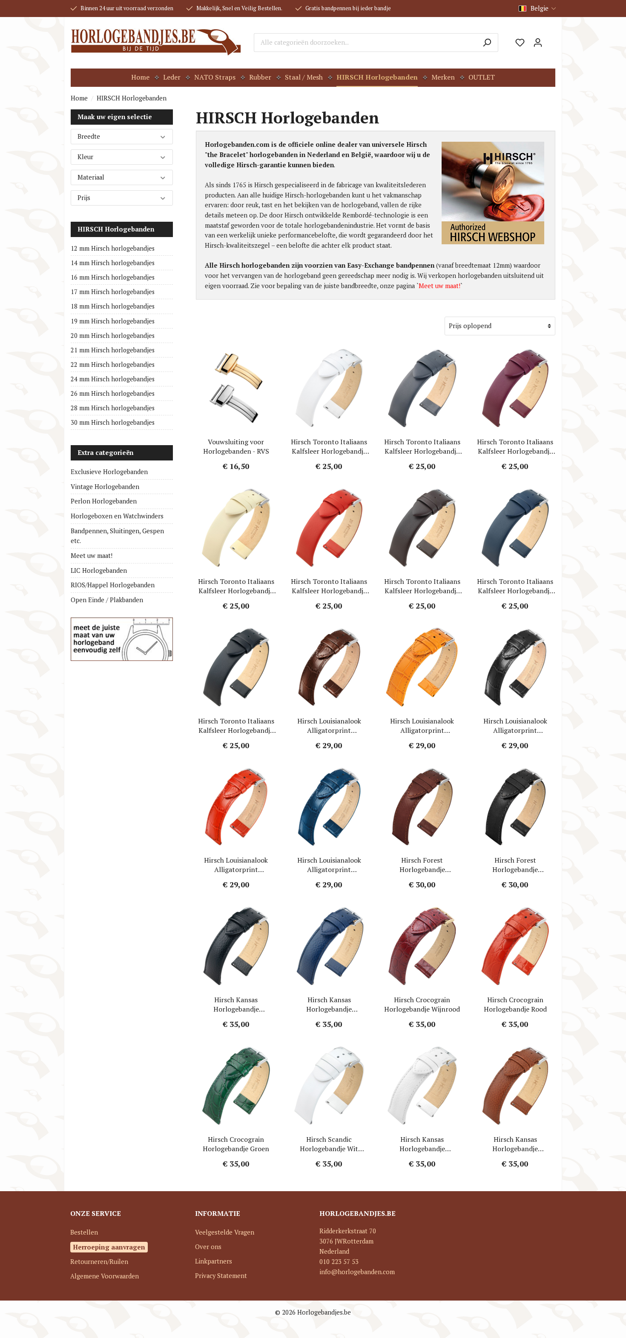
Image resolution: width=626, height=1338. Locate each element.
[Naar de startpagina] (156, 42)
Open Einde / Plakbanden (107, 600)
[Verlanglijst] (520, 42)
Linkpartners (213, 1261)
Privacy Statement (221, 1276)
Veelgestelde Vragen (224, 1232)
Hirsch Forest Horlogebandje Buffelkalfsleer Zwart (515, 864)
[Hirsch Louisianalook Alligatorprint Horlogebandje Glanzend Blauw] (329, 806)
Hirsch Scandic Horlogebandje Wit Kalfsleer (329, 1144)
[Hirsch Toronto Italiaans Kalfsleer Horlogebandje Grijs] (422, 388)
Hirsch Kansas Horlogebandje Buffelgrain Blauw (329, 1004)
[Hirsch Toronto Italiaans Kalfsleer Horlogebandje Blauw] (515, 527)
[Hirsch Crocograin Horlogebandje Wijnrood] (422, 946)
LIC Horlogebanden (99, 570)
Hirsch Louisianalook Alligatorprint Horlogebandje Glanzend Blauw (329, 864)
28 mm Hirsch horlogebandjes (113, 408)
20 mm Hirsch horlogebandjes (113, 336)
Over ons (208, 1247)
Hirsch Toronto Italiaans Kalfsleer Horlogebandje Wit (329, 446)
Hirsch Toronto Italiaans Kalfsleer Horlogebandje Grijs (422, 446)
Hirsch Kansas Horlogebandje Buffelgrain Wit (422, 1144)
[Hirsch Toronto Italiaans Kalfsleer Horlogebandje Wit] (329, 388)
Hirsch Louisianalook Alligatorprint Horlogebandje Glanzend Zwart (515, 725)
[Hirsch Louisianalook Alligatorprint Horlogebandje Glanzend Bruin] (329, 667)
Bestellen (84, 1232)
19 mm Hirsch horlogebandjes (113, 321)
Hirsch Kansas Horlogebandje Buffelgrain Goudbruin (515, 1144)
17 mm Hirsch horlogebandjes (113, 292)
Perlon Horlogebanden (104, 501)
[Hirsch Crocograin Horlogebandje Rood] (515, 946)
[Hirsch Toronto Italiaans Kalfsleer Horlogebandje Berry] (515, 388)
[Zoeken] (487, 42)
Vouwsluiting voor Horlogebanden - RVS (236, 446)
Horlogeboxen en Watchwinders (117, 516)
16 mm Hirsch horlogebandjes (113, 277)
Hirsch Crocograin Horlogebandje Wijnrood (422, 1004)
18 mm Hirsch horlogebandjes (113, 306)
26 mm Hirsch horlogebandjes (113, 393)
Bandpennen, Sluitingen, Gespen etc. (117, 536)
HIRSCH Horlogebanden (116, 229)
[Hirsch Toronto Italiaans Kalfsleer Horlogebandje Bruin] (422, 527)
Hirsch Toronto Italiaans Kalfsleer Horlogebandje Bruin (422, 586)
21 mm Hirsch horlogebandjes (113, 350)
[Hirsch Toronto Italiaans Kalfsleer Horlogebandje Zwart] (236, 667)
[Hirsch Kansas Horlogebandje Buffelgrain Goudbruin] (515, 1085)
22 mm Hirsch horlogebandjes (113, 364)
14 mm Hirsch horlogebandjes (113, 263)
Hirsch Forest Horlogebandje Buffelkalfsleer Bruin (422, 864)
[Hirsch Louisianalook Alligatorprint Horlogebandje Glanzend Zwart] (515, 667)
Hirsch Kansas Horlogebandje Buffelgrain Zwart (236, 1004)
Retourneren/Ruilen (99, 1262)
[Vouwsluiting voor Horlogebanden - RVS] (236, 388)
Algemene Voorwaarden (104, 1276)
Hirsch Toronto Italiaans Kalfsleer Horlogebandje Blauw (515, 586)
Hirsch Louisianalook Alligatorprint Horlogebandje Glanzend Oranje (422, 725)
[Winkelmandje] (551, 39)
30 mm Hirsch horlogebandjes (113, 422)
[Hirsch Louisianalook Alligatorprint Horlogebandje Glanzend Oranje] (422, 667)
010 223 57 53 (339, 1262)
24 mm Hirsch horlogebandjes (113, 379)
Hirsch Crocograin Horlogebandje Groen (236, 1144)
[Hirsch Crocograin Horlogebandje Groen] (236, 1085)
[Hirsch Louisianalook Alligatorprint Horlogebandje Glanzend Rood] (236, 806)
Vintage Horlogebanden (105, 487)
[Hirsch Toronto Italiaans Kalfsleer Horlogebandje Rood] (329, 527)
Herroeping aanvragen (109, 1247)
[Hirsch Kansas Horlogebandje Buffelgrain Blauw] (329, 946)
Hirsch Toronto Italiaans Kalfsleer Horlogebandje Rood (329, 586)
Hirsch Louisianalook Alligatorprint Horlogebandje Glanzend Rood (236, 864)
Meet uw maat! (91, 556)
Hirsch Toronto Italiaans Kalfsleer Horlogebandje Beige (236, 586)
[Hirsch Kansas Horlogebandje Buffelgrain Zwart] (236, 946)
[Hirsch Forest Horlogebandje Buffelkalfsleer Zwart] (515, 806)
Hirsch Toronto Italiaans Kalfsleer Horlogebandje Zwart (236, 725)
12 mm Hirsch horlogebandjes (113, 248)
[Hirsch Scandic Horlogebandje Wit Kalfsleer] (329, 1085)
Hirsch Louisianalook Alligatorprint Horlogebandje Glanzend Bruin (329, 725)
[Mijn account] (538, 42)
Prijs (84, 198)
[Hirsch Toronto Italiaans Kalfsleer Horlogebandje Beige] (236, 527)
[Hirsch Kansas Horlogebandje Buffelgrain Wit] (422, 1085)
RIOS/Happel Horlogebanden (113, 585)
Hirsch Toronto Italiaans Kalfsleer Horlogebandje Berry (515, 446)
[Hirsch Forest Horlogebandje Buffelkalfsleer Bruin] (422, 806)
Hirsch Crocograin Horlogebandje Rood (515, 1004)
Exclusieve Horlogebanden (109, 472)
